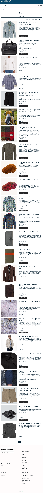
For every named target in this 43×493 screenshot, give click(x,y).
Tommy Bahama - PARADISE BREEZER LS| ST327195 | (29, 75)
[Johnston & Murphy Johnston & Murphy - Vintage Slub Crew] (9, 430)
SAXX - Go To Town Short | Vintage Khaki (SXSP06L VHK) (29, 389)
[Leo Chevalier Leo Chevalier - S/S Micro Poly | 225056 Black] (9, 360)
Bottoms (23, 452)
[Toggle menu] (41, 5)
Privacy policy (24, 477)
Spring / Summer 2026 (26, 467)
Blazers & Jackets (25, 451)
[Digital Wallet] (22, 491)
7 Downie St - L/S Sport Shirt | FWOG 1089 (29, 319)
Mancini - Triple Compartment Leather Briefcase (30, 40)
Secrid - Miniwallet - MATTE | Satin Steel (28, 232)
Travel (23, 465)
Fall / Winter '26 (25, 470)
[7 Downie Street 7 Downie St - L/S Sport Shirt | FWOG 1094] (9, 308)
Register (2, 474)
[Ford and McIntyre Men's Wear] (4, 5)
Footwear (24, 463)
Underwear (24, 457)
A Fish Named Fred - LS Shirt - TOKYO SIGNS (29, 197)
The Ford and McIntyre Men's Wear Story (30, 474)
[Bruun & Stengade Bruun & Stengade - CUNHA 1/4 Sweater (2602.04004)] (9, 151)
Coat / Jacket (24, 462)
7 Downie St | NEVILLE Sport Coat (28, 336)
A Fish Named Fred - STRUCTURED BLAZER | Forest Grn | (28, 23)
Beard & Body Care (25, 460)
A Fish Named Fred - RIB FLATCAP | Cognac (29, 162)
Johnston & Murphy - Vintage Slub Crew (30, 423)
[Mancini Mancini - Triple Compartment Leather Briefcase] (9, 47)
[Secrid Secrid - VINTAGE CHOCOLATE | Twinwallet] (9, 291)
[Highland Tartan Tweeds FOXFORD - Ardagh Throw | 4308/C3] (9, 117)
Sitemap (23, 483)
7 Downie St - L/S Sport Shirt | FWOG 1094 (29, 302)
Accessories (24, 459)
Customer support (25, 481)
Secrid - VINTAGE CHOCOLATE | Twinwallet (28, 284)
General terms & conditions (27, 475)
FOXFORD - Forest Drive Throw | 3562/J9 (28, 128)
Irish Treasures (25, 468)
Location (23, 485)
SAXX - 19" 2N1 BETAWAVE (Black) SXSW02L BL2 (28, 93)
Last (23, 442)
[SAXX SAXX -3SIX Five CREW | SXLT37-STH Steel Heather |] (9, 64)
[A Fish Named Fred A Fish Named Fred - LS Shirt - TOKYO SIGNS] (9, 204)
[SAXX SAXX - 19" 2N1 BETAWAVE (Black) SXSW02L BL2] (9, 99)
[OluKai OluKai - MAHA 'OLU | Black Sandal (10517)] (9, 413)
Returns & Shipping (26, 480)
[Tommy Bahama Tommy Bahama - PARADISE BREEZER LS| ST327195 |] (9, 82)
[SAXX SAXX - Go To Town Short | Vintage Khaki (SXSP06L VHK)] (9, 395)
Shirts (23, 449)
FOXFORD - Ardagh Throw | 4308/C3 (29, 110)
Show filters (21, 16)
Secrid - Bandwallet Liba (26, 249)
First (20, 442)
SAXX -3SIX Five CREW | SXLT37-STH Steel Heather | (29, 58)
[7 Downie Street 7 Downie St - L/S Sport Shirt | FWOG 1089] (9, 326)
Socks (23, 454)
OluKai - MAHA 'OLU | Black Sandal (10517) (29, 406)
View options (23, 36)
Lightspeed (31, 489)
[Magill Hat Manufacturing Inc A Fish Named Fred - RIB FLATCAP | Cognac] (9, 169)
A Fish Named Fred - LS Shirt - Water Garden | (29, 215)
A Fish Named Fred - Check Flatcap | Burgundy (29, 180)
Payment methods (25, 478)
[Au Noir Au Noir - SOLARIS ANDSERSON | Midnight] (9, 378)
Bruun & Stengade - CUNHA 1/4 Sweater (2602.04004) (28, 145)
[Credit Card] (20, 491)
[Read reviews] (22, 32)
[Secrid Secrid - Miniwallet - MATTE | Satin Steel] (9, 238)
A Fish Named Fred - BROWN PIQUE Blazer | (29, 267)
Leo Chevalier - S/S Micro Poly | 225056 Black (30, 354)
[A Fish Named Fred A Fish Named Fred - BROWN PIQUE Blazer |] (9, 273)
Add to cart (23, 297)
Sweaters (24, 456)
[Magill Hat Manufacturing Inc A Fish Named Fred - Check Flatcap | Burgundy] (9, 186)
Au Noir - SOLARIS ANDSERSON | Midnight (28, 372)
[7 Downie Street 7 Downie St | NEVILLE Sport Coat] (9, 343)
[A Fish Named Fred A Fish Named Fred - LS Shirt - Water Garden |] (9, 221)
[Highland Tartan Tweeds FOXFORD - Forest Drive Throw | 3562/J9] (9, 134)
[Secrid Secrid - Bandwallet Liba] (9, 256)
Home (2, 9)
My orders (3, 475)
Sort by (32, 19)
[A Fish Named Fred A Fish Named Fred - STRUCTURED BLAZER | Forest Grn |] (9, 29)
